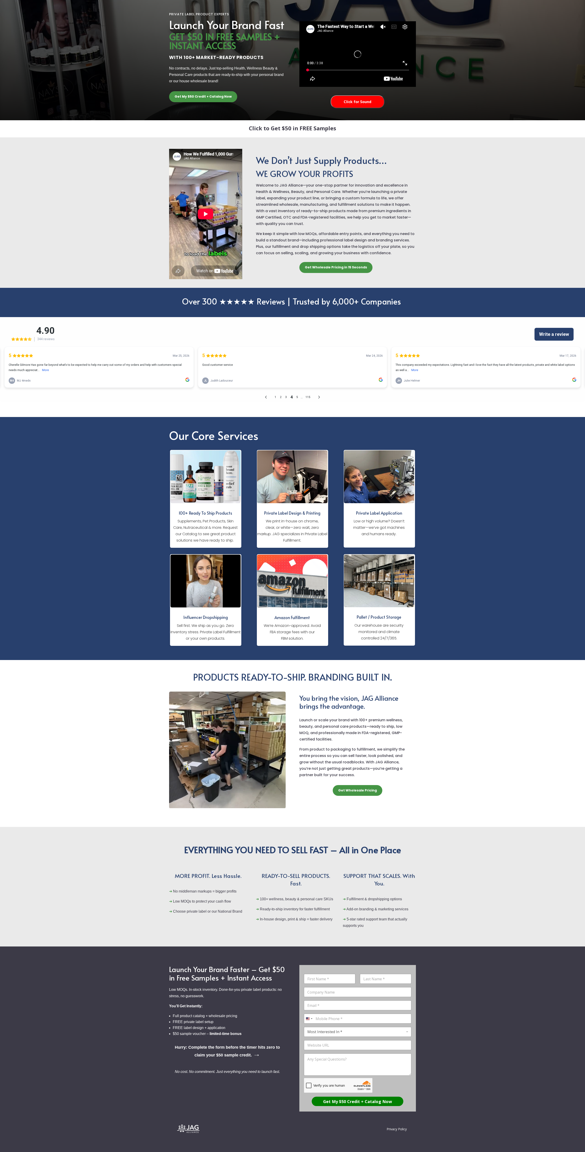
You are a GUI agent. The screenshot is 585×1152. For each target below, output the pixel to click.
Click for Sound (357, 101)
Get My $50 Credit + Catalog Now (203, 96)
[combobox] (309, 1019)
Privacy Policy (397, 1129)
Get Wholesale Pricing (357, 790)
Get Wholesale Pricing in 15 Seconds (336, 267)
